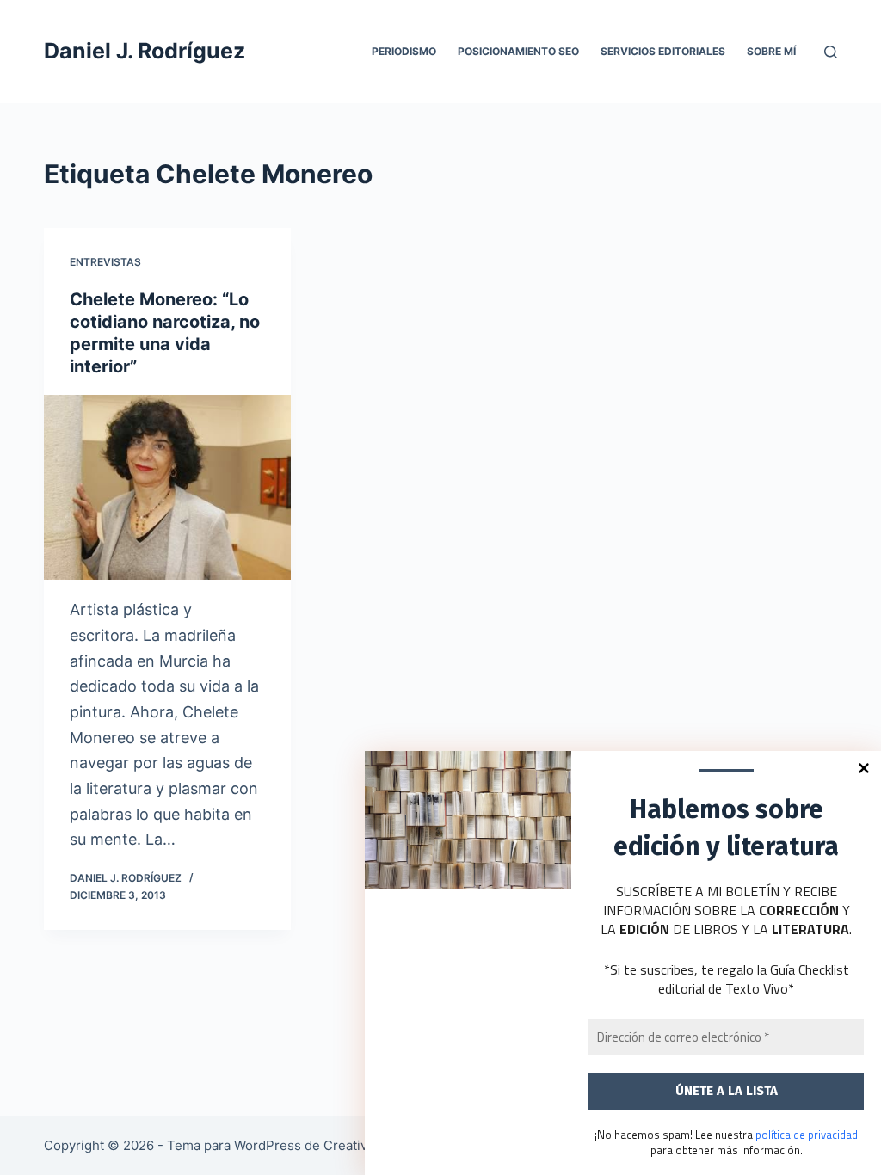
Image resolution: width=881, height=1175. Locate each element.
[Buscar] (830, 52)
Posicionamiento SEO (518, 51)
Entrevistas (105, 261)
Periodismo (404, 51)
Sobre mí (771, 51)
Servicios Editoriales (663, 51)
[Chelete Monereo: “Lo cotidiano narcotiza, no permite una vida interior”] (167, 487)
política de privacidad (806, 1134)
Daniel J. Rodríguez (144, 51)
